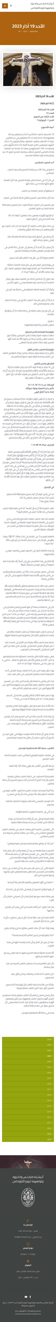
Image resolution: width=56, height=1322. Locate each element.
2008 (49, 1139)
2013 (49, 1111)
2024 (49, 1050)
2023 (25, 31)
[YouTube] (26, 1297)
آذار (19, 31)
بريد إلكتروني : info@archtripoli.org (28, 1237)
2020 (49, 1072)
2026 (49, 1039)
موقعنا (28, 1161)
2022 (49, 1061)
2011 (49, 1122)
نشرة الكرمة (34, 31)
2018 (49, 1083)
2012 (49, 1117)
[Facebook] (30, 1297)
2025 (49, 1044)
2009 (49, 1133)
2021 (49, 1067)
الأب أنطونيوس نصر (22, 1311)
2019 (49, 1078)
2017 (49, 1089)
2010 (49, 1128)
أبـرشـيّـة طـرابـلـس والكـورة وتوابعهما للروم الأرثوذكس (28, 1179)
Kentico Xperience (33, 1314)
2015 (49, 1100)
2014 (49, 1106)
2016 (49, 1094)
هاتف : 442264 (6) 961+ (28, 1231)
